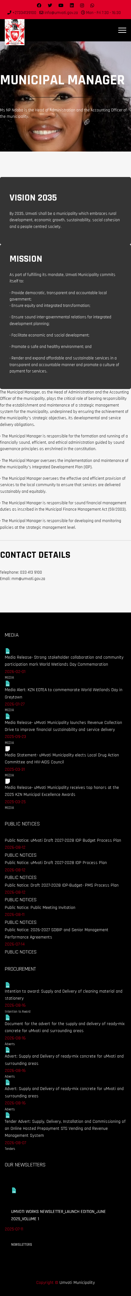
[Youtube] (61, 6)
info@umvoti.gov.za (61, 12)
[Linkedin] (72, 6)
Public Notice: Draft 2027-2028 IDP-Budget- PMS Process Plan (62, 885)
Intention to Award (18, 1011)
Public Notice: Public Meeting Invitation (40, 907)
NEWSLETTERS (21, 1245)
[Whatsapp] (92, 6)
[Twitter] (50, 6)
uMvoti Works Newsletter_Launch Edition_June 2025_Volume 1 (58, 1215)
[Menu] (122, 30)
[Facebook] (39, 6)
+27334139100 (24, 12)
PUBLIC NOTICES (21, 855)
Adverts (10, 1044)
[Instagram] (82, 6)
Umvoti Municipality (77, 1282)
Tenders (10, 1149)
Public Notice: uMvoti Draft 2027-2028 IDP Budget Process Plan (63, 840)
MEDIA (9, 678)
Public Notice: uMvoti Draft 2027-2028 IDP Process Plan (56, 863)
